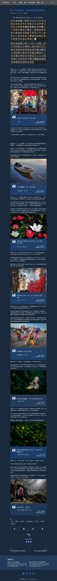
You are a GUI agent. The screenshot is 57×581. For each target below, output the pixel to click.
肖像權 (10, 566)
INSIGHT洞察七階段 (11, 563)
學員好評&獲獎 (31, 2)
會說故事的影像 (29, 521)
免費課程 (20, 2)
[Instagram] (23, 573)
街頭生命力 (13, 523)
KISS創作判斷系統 (18, 563)
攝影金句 (22, 521)
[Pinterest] (33, 573)
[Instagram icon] (28, 542)
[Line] (30, 573)
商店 (42, 2)
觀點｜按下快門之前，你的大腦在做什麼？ (37, 562)
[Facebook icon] (26, 542)
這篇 (33, 17)
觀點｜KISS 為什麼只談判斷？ (14, 562)
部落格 (38, 2)
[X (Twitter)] (23, 529)
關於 (15, 2)
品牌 (12, 521)
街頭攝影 (42, 521)
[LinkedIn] (33, 529)
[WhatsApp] (42, 529)
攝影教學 (25, 13)
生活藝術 (36, 521)
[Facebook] (14, 529)
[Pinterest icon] (31, 542)
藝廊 (25, 2)
